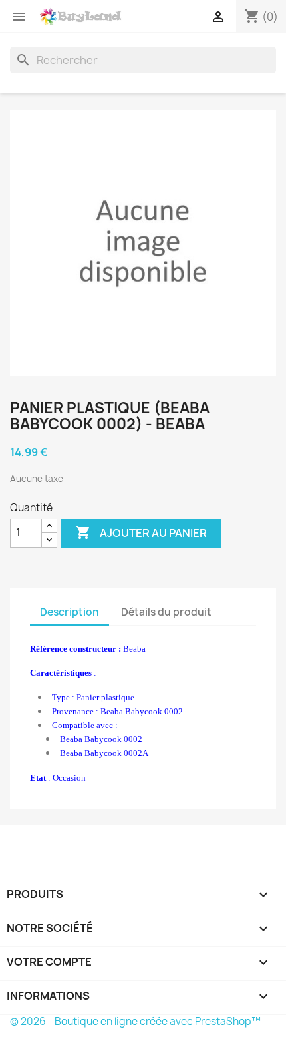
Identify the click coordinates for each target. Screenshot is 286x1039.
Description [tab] (69, 612)
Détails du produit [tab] (166, 612)
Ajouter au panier (141, 532)
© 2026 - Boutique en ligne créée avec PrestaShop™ (135, 1021)
